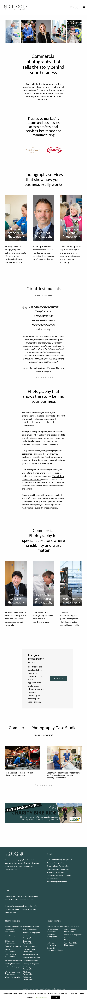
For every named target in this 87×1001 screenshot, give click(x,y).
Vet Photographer (53, 878)
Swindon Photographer (13, 967)
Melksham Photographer (31, 957)
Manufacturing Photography (57, 882)
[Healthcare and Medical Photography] (43, 583)
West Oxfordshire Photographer (70, 944)
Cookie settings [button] (42, 997)
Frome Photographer (30, 946)
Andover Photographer (31, 926)
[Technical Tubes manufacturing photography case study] (22, 758)
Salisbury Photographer (31, 964)
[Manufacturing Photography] (71, 583)
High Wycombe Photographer (10, 955)
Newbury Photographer (13, 960)
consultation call (11, 900)
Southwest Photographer (52, 944)
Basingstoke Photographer (10, 931)
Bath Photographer (29, 930)
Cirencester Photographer (28, 942)
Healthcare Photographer (56, 872)
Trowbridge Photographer (28, 968)
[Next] (58, 150)
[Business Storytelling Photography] (16, 218)
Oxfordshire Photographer (52, 936)
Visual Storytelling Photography (58, 869)
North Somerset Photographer (70, 931)
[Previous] (29, 150)
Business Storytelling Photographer (59, 860)
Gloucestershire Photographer (52, 931)
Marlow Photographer (30, 954)
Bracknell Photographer (31, 933)
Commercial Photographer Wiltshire (55, 949)
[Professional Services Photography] (16, 583)
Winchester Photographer (28, 973)
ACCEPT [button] (55, 997)
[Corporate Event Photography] (71, 218)
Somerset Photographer (72, 935)
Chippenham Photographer (10, 942)
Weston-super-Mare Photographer (12, 973)
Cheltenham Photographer (28, 937)
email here (23, 906)
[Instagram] (72, 7)
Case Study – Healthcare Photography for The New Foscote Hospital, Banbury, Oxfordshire (63, 775)
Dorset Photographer (72, 926)
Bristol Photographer (12, 936)
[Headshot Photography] (43, 218)
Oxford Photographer (30, 960)
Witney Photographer (13, 977)
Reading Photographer (13, 964)
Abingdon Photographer (13, 926)
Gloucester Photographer (10, 950)
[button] (84, 7)
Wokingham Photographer (28, 978)
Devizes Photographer (13, 946)
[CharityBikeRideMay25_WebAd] (43, 813)
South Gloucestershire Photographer (72, 939)
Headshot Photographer (55, 863)
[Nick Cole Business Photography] (15, 7)
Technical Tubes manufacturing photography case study (19, 773)
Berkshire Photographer (55, 926)
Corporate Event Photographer (58, 866)
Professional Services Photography (59, 875)
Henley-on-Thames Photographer (29, 950)
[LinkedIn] (76, 7)
